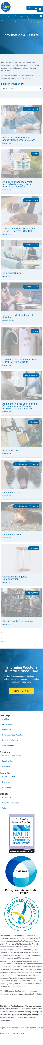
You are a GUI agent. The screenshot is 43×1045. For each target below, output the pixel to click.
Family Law (6, 730)
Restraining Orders (10, 740)
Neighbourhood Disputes (12, 735)
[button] (40, 9)
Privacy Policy (5, 1033)
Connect (5, 793)
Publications (7, 787)
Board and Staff (8, 777)
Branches (6, 782)
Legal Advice (7, 761)
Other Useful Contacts (11, 803)
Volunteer (6, 808)
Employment (7, 724)
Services (5, 752)
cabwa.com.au (21, 1028)
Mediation (6, 766)
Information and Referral (12, 756)
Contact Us (6, 797)
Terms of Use (18, 1033)
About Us (5, 773)
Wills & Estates (8, 745)
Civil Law (6, 719)
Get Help (5, 715)
